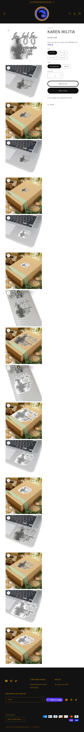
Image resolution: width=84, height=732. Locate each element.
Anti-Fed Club (14, 727)
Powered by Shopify (23, 727)
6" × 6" (62, 58)
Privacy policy (35, 727)
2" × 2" (52, 53)
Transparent (54, 66)
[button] (4, 13)
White (66, 66)
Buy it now (63, 91)
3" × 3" (62, 53)
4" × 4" (52, 58)
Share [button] (52, 104)
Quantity (50, 71)
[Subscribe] (42, 699)
